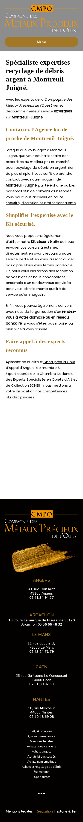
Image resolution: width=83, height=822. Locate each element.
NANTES (41, 699)
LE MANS (41, 634)
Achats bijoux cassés (41, 757)
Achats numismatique (41, 762)
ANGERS (41, 580)
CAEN (41, 667)
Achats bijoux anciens (41, 746)
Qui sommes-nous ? (41, 736)
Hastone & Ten (65, 811)
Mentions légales (41, 741)
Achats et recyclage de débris (42, 767)
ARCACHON (41, 615)
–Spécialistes (41, 777)
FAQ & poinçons (41, 731)
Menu (41, 42)
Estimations (41, 772)
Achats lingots (41, 752)
